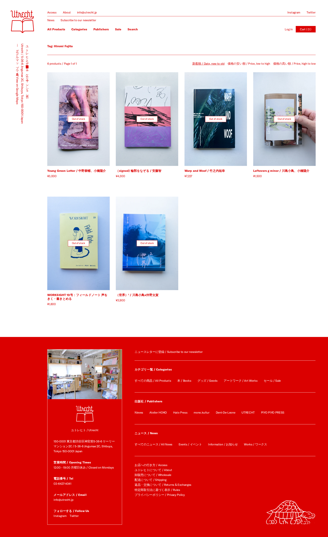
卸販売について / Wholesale (153, 475)
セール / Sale (272, 380)
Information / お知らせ (223, 444)
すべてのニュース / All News (153, 444)
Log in (289, 29)
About (67, 12)
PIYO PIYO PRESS (272, 412)
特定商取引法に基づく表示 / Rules (157, 490)
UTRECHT (248, 412)
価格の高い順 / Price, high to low (294, 63)
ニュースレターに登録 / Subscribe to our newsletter (169, 352)
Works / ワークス (255, 444)
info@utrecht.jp (87, 12)
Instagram (293, 12)
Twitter (311, 12)
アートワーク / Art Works (240, 380)
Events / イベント (190, 444)
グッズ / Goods (207, 380)
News (50, 20)
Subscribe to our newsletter (78, 20)
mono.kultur (202, 412)
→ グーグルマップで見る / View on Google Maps (17, 74)
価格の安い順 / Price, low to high (249, 63)
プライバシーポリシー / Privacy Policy (160, 495)
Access (52, 12)
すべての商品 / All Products (153, 380)
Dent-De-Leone (225, 412)
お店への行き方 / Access (151, 465)
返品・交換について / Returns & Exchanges (163, 485)
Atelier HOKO (158, 412)
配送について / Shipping (150, 480)
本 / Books (184, 380)
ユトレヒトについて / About (153, 470)
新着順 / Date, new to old (208, 63)
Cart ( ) (305, 29)
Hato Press (180, 412)
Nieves (139, 412)
